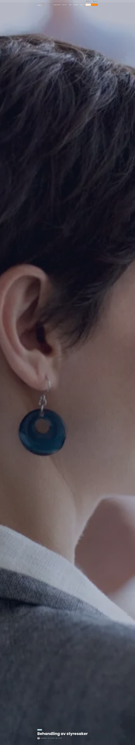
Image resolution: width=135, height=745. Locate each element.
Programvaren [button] (56, 4)
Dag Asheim (43, 738)
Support (89, 1)
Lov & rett (40, 729)
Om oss (82, 4)
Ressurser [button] (75, 4)
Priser (70, 4)
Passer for (64, 4)
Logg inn (96, 1)
